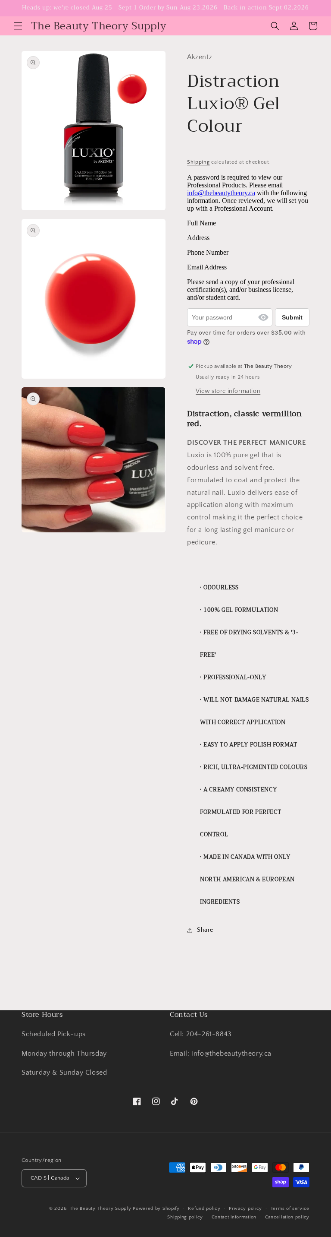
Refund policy (204, 1208)
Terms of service (290, 1208)
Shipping (198, 162)
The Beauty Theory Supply (100, 1208)
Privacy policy (245, 1208)
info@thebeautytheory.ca (221, 192)
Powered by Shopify (156, 1208)
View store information (228, 391)
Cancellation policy (287, 1217)
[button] (18, 25)
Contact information (234, 1217)
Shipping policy (185, 1217)
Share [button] (205, 930)
